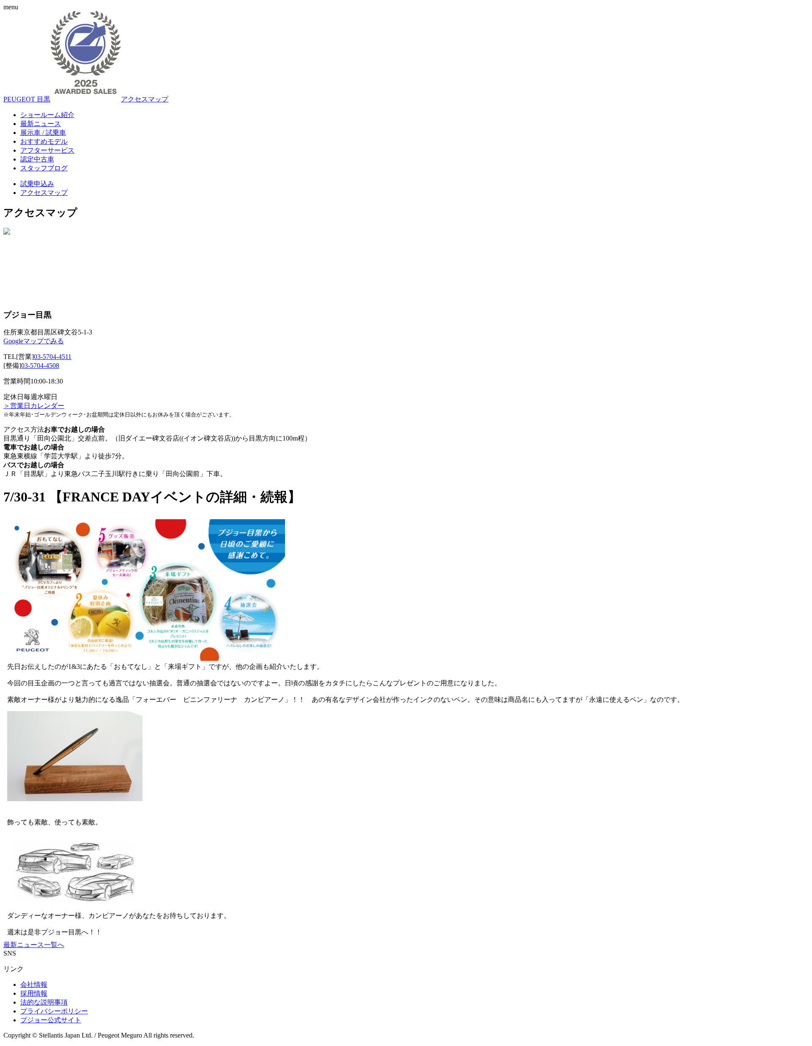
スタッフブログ (44, 168)
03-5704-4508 (40, 365)
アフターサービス (47, 150)
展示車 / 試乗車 (43, 132)
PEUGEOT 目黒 (26, 99)
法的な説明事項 (44, 1002)
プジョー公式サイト (50, 1020)
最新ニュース (40, 123)
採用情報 (33, 993)
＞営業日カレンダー (33, 405)
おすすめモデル (44, 141)
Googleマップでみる (33, 341)
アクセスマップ (144, 99)
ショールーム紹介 (47, 114)
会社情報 (33, 984)
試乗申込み (37, 183)
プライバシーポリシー (54, 1011)
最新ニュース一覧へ (33, 944)
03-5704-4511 (52, 356)
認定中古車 (37, 159)
